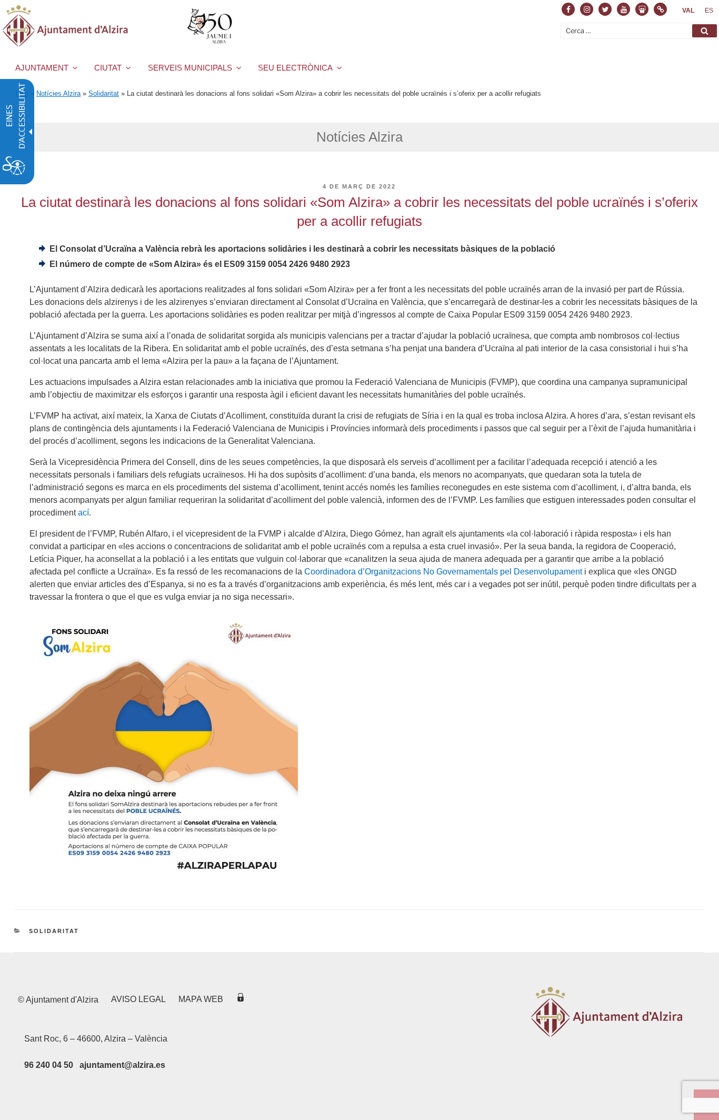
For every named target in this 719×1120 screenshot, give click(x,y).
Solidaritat (103, 93)
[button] (704, 30)
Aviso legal (138, 999)
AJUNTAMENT (41, 67)
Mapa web (200, 999)
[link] (688, 10)
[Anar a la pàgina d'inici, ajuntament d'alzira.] (119, 26)
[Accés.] (240, 999)
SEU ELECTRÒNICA (295, 67)
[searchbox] (639, 31)
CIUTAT (108, 67)
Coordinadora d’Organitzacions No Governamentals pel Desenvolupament (443, 571)
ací (83, 512)
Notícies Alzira (58, 93)
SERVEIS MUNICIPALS (190, 67)
